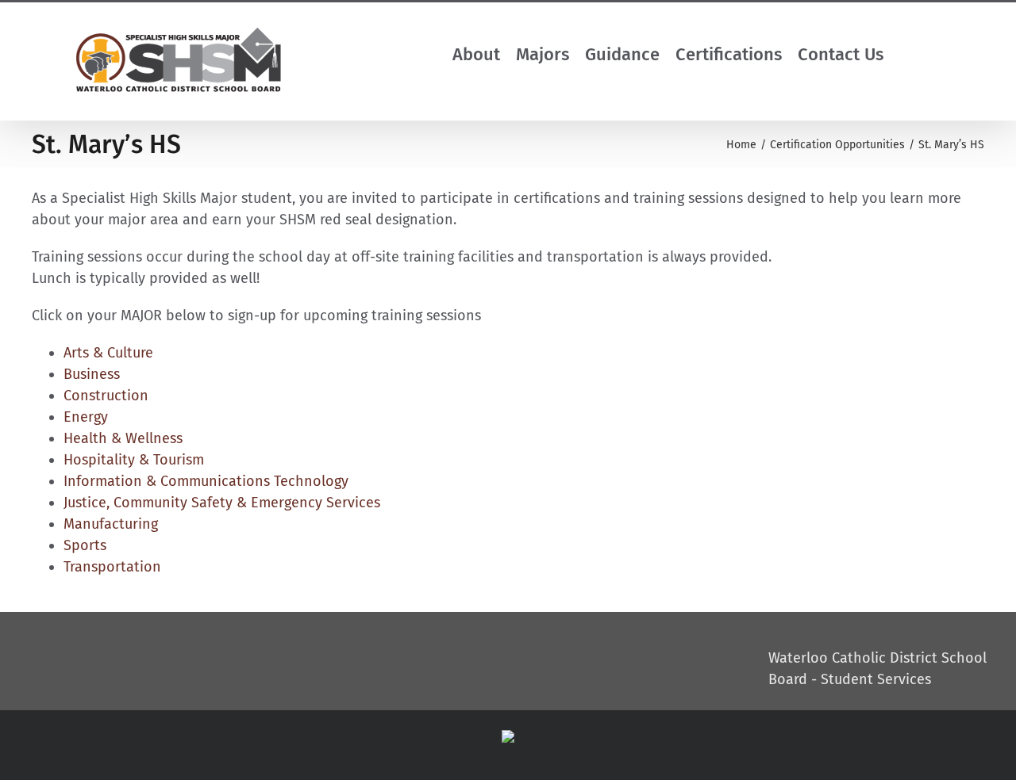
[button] (922, 54)
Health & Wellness (123, 438)
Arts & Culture (108, 352)
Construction (106, 395)
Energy (86, 417)
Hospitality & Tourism (134, 459)
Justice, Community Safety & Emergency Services (222, 502)
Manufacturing (111, 524)
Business (92, 374)
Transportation (112, 566)
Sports (85, 545)
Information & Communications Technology (206, 481)
